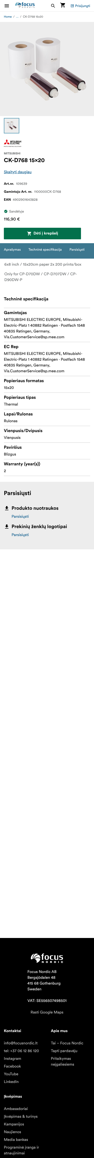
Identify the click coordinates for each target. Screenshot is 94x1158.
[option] (11, 125)
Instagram (12, 1058)
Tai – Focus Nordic (67, 1043)
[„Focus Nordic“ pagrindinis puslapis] (25, 5)
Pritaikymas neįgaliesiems (62, 1061)
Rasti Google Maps (47, 1012)
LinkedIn (11, 1081)
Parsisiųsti (20, 516)
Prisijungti (82, 6)
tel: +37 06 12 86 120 (21, 1050)
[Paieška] (53, 5)
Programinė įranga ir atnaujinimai (21, 1150)
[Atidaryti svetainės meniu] (9, 5)
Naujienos (12, 1132)
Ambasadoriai (16, 1108)
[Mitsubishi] (12, 143)
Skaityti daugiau (18, 172)
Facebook (12, 1066)
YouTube (11, 1074)
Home (8, 17)
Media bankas (16, 1139)
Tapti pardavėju (64, 1050)
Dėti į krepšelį (46, 233)
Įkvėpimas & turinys (21, 1116)
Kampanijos (14, 1124)
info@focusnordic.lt (21, 1043)
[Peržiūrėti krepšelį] (63, 5)
